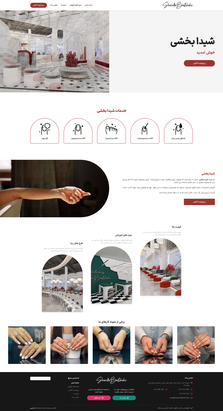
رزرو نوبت (38, 5)
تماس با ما (53, 5)
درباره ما (63, 5)
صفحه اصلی (89, 5)
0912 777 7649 (183, 389)
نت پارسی (33, 408)
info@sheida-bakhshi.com (179, 398)
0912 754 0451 (159, 389)
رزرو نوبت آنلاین (199, 63)
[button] (196, 345)
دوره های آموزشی (75, 5)
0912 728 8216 (184, 394)
